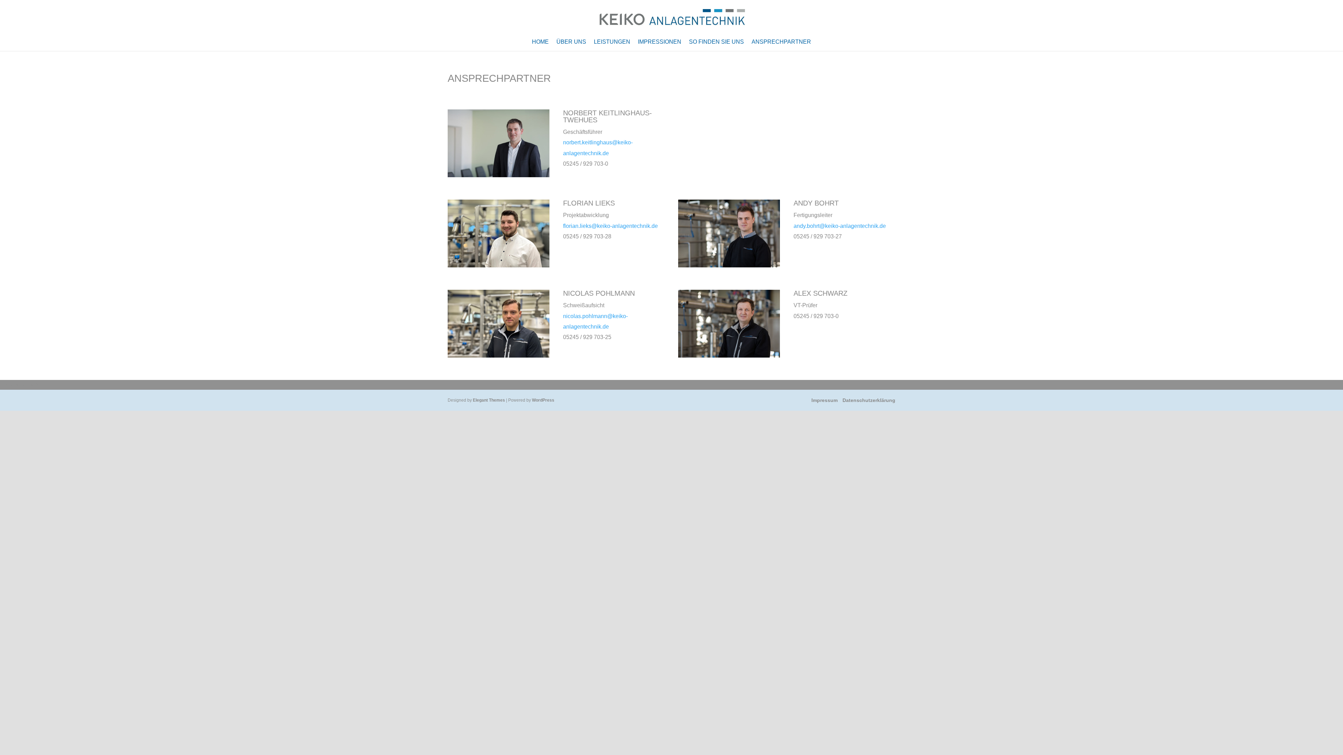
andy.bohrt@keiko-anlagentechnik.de (840, 226)
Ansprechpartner (781, 42)
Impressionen (659, 42)
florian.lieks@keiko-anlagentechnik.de (610, 226)
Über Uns (571, 42)
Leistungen (612, 42)
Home (540, 42)
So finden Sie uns (716, 42)
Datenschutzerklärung (869, 400)
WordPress (543, 400)
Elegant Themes (489, 400)
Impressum (824, 400)
